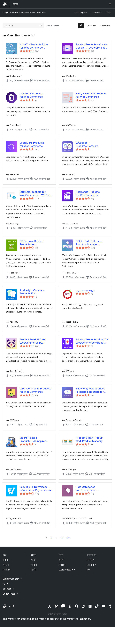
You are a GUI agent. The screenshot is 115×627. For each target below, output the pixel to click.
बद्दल (4, 554)
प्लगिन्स (34, 564)
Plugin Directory (10, 12)
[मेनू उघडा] (110, 4)
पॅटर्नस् (33, 569)
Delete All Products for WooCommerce (31, 95)
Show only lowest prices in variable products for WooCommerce (90, 390)
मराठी (11, 606)
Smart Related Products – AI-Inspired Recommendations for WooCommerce (33, 439)
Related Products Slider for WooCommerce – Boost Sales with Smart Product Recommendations (92, 341)
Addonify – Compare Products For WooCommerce (32, 292)
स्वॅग (88, 569)
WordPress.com (12, 578)
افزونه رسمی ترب (85, 290)
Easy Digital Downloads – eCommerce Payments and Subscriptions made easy (36, 488)
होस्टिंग (6, 564)
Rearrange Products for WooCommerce (88, 193)
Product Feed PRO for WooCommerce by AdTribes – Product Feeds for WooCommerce (35, 341)
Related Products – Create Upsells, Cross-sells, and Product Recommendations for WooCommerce (92, 46)
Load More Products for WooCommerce (32, 144)
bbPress (8, 588)
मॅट (5, 583)
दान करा (92, 564)
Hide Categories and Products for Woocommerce (86, 488)
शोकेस (33, 554)
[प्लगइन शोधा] (41, 25)
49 (61, 537)
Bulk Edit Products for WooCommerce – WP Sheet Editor (36, 193)
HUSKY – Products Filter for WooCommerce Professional (34, 46)
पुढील (68, 537)
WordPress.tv (67, 569)
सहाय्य (61, 559)
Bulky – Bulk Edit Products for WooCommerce (91, 95)
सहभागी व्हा (91, 554)
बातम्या (5, 559)
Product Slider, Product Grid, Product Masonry (89, 439)
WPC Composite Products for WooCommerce (35, 390)
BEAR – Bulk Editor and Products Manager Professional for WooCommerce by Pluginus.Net (89, 243)
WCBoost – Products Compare (87, 144)
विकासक (62, 564)
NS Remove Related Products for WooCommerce (31, 243)
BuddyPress (10, 593)
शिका (61, 554)
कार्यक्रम (90, 559)
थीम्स (33, 559)
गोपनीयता (7, 569)
